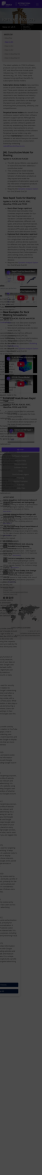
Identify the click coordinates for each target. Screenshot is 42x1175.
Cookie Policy (5, 322)
